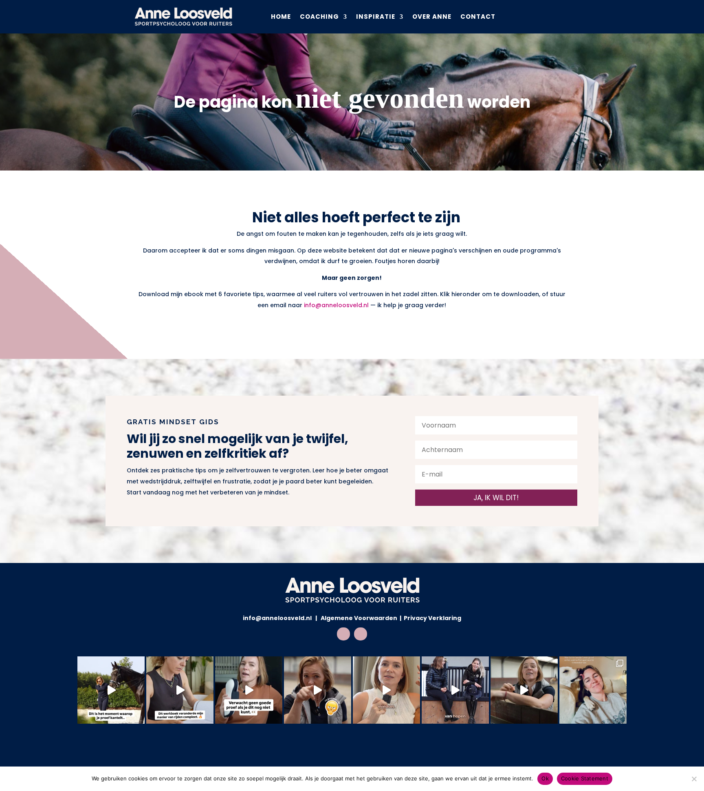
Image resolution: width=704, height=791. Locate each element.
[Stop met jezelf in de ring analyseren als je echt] (524, 690)
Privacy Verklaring (432, 618)
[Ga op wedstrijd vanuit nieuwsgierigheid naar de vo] (455, 690)
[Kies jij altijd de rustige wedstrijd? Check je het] (317, 690)
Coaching (319, 16)
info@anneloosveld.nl (336, 305)
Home (281, 16)
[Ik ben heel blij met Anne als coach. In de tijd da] (179, 690)
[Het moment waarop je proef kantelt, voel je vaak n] (111, 690)
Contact (477, 16)
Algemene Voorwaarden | (362, 618)
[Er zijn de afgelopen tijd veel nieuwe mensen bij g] (593, 690)
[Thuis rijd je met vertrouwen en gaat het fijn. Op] (386, 690)
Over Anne (431, 16)
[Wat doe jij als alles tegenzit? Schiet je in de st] (248, 690)
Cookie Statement (584, 778)
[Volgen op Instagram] (343, 633)
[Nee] (694, 779)
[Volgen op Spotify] (360, 633)
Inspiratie (375, 16)
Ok (545, 778)
